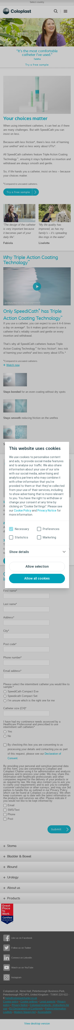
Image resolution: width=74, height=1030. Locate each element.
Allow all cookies (37, 578)
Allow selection (37, 566)
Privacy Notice (46, 510)
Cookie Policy (22, 510)
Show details (19, 552)
